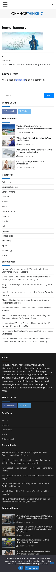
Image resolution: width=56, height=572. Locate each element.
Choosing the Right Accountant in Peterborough (30, 162)
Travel (4, 255)
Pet (3, 226)
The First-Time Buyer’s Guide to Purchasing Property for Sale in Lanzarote (34, 127)
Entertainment (8, 192)
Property (6, 231)
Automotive (7, 182)
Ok (21, 568)
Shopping (6, 241)
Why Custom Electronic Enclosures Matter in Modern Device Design (34, 151)
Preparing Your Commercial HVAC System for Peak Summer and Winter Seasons (34, 517)
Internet (5, 216)
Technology (7, 250)
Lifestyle (6, 221)
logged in (20, 80)
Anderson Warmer (26, 132)
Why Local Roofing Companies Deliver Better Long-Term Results (32, 541)
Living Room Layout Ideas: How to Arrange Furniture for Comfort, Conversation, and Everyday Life (34, 529)
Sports (5, 246)
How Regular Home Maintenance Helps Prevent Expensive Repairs (33, 552)
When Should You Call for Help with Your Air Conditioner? (33, 139)
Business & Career (10, 187)
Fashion (5, 197)
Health (5, 206)
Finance (5, 202)
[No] (52, 563)
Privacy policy (32, 568)
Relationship (7, 236)
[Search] (52, 5)
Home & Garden (9, 211)
